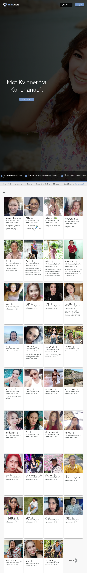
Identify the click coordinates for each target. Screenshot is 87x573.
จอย (27, 561)
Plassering (56, 184)
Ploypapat (10, 518)
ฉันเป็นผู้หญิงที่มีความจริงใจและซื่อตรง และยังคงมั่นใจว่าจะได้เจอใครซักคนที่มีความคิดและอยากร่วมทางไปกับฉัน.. (53, 273)
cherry (28, 389)
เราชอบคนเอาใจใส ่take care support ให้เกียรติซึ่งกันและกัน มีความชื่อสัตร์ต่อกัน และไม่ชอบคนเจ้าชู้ (73, 272)
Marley (68, 304)
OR (7, 261)
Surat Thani (68, 184)
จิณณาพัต (70, 219)
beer (27, 304)
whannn (49, 389)
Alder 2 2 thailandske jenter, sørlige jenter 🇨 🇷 (53, 355)
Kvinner (29, 184)
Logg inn (80, 5)
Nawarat (29, 346)
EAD (27, 218)
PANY (68, 346)
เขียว (47, 261)
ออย (8, 304)
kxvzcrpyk (70, 389)
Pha (47, 304)
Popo (68, 518)
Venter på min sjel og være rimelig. (52, 226)
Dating (47, 184)
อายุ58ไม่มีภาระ (69, 227)
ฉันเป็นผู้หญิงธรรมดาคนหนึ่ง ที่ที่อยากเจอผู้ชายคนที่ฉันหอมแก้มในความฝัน (33, 356)
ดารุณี (68, 432)
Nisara (48, 218)
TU (26, 432)
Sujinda (49, 560)
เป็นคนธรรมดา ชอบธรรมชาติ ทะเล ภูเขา (11, 269)
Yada (27, 261)
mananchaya (12, 218)
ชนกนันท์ (49, 347)
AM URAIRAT (12, 560)
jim (7, 475)
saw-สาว (69, 261)
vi (6, 346)
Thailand (39, 184)
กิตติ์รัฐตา (10, 432)
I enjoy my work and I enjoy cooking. (13, 397)
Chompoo (50, 432)
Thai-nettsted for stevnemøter (13, 184)
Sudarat (9, 389)
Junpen (49, 475)
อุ (66, 475)
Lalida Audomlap (32, 475)
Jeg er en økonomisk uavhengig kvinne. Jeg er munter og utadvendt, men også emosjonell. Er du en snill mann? (72, 313)
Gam (27, 518)
